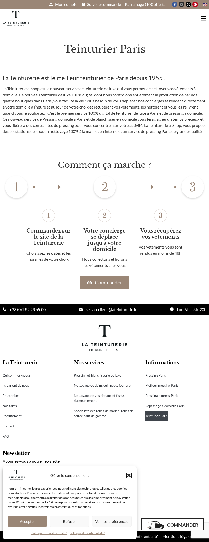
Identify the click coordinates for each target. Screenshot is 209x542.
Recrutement (12, 416)
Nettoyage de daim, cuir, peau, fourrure (102, 385)
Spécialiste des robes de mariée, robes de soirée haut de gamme (104, 413)
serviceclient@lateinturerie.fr (111, 309)
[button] (129, 475)
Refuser (69, 521)
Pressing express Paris (161, 396)
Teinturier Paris (156, 416)
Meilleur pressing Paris (161, 385)
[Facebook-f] (174, 4)
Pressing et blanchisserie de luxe (97, 375)
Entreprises (11, 396)
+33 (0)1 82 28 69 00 (27, 309)
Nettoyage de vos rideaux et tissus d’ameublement (99, 398)
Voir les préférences (111, 521)
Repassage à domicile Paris (165, 406)
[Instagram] (181, 4)
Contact (8, 426)
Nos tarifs (10, 406)
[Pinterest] (195, 4)
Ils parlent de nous (16, 385)
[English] (205, 4)
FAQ (6, 436)
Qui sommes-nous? (16, 375)
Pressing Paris (155, 375)
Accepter (27, 521)
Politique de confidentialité (49, 533)
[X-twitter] (188, 4)
